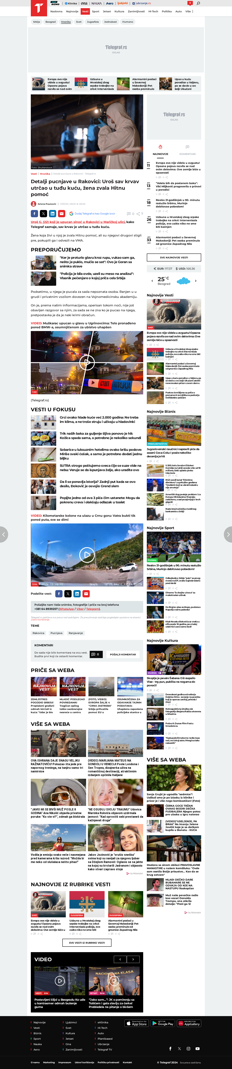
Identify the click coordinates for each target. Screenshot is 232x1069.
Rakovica (38, 633)
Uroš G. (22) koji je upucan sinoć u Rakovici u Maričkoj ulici (78, 222)
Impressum (64, 1062)
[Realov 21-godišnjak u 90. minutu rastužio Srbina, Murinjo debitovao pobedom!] (174, 547)
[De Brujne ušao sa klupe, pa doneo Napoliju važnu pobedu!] (155, 612)
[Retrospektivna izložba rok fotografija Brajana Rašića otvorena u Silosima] (155, 714)
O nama (35, 1062)
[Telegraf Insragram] (188, 1048)
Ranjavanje (76, 633)
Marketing (49, 1062)
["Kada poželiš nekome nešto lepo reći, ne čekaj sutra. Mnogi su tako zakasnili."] (155, 743)
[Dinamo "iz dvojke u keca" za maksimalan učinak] (155, 597)
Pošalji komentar (123, 654)
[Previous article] (4, 534)
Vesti (34, 173)
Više (188, 11)
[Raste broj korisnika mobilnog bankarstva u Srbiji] (155, 514)
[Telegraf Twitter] (179, 1048)
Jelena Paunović (47, 204)
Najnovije (160, 295)
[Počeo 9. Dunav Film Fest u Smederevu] (155, 728)
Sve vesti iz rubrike (87, 942)
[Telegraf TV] (197, 1048)
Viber (80, 609)
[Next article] (228, 534)
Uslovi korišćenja (40, 619)
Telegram (92, 609)
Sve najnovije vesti (174, 257)
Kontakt (127, 1062)
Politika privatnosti (108, 1062)
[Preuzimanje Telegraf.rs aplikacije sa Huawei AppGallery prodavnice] (189, 1023)
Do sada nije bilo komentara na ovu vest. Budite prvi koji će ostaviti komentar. (60, 654)
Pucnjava (56, 633)
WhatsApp (66, 609)
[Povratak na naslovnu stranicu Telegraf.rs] (39, 8)
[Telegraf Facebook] (170, 1048)
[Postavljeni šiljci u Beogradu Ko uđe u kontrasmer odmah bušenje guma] (59, 981)
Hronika (45, 173)
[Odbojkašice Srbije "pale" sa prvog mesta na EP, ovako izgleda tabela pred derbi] (155, 583)
